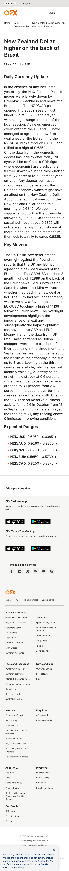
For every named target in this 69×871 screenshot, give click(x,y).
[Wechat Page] (36, 571)
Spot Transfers (12, 637)
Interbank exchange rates (17, 679)
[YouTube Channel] (44, 571)
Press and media (44, 720)
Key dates (41, 782)
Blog (38, 679)
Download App (43, 651)
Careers (9, 821)
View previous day (18, 488)
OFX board (10, 811)
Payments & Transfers (15, 622)
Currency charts (13, 694)
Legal (8, 777)
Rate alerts (10, 689)
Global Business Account (17, 617)
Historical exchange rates (17, 684)
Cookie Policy (17, 867)
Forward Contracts (14, 642)
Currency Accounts (14, 653)
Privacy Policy (12, 788)
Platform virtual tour (15, 669)
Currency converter (14, 674)
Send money (11, 720)
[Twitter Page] (28, 571)
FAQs (17, 600)
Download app (12, 725)
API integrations (43, 715)
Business (10, 3)
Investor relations (44, 788)
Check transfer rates (15, 715)
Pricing (39, 646)
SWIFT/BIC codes (13, 699)
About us (9, 772)
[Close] (53, 850)
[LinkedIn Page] (20, 571)
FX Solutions (11, 632)
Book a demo (48, 600)
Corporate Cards (13, 627)
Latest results (42, 777)
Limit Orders (11, 648)
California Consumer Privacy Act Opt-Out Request (15, 796)
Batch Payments (43, 635)
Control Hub (41, 617)
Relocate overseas (14, 738)
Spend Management (45, 622)
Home (7, 22)
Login (51, 12)
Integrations (41, 640)
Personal (25, 3)
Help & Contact (30, 600)
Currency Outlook (44, 669)
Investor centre (43, 772)
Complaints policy (13, 782)
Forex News (42, 674)
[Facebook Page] (12, 571)
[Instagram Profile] (52, 571)
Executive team (12, 816)
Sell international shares (16, 756)
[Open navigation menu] (62, 13)
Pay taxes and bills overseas (18, 743)
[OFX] (10, 13)
